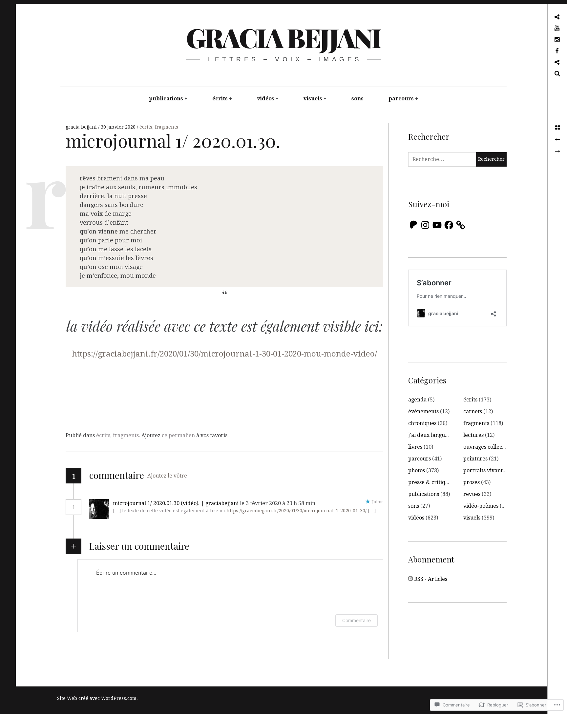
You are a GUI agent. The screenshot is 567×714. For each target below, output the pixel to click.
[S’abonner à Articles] (410, 579)
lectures (473, 435)
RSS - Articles (430, 579)
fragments (166, 127)
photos (416, 470)
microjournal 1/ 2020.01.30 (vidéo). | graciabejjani (176, 503)
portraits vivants (484, 470)
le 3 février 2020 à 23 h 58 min (278, 503)
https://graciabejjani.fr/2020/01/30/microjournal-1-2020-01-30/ (296, 510)
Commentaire (356, 620)
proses (471, 482)
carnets (472, 411)
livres (415, 447)
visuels (313, 98)
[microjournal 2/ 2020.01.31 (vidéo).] (557, 151)
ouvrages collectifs (486, 447)
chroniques (422, 423)
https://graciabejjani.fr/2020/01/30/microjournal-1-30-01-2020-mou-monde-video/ (224, 353)
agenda (417, 400)
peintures (475, 459)
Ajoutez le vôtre (167, 476)
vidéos (265, 98)
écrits (220, 98)
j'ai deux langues (429, 435)
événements (423, 411)
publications (166, 98)
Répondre (336, 503)
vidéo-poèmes (480, 506)
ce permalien (178, 435)
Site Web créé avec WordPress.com (96, 698)
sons (357, 98)
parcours (401, 98)
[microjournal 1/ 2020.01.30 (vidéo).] (557, 140)
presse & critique (430, 482)
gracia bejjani (283, 37)
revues (471, 494)
